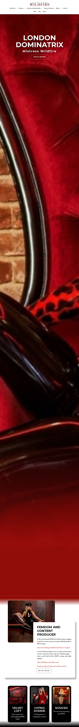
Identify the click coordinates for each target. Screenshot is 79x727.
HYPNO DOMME (39, 709)
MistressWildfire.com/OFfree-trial (48, 662)
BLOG (44, 11)
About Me (12, 8)
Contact (65, 8)
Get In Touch (44, 670)
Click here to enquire (63, 648)
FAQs (34, 11)
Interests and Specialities (33, 8)
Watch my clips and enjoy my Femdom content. (52, 666)
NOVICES (61, 708)
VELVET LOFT (17, 709)
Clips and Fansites (49, 8)
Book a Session (40, 57)
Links (39, 11)
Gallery (57, 8)
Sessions (21, 8)
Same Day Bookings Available (46, 648)
